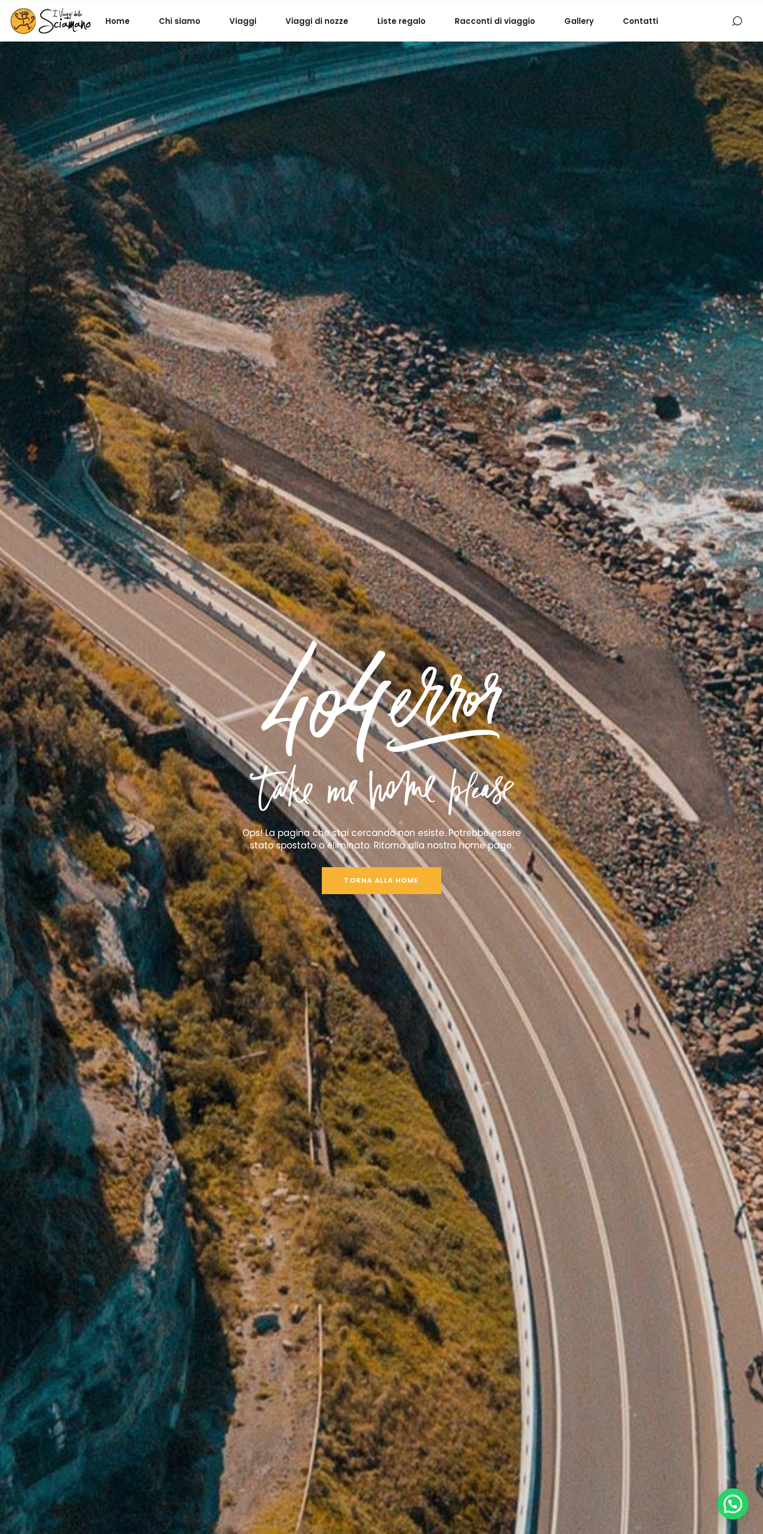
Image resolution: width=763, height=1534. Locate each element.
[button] (732, 1503)
